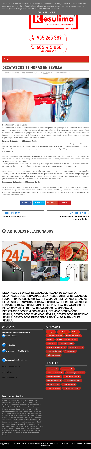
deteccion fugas (53, 384)
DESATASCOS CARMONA (17, 302)
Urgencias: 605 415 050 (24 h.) (17, 351)
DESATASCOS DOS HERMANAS (21, 295)
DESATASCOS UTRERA (55, 295)
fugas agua (51, 343)
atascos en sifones (76, 347)
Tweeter (40, 202)
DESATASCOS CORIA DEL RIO (51, 302)
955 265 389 (10, 345)
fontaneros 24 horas (73, 336)
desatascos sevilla (53, 377)
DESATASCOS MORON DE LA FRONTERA (38, 305)
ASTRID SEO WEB (68, 444)
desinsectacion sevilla (72, 380)
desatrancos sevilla (66, 343)
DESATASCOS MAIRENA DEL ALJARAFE (35, 298)
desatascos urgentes (72, 377)
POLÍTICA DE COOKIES (9, 377)
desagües (50, 332)
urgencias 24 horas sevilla (56, 347)
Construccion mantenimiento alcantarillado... (74, 218)
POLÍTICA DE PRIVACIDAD (11, 367)
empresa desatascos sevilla (66, 339)
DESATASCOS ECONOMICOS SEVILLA (25, 311)
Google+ (52, 202)
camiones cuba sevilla (55, 373)
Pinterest (65, 202)
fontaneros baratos (54, 351)
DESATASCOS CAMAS (73, 298)
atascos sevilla (52, 369)
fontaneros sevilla (53, 388)
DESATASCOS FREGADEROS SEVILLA (36, 317)
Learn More (42, 12)
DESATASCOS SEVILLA (16, 292)
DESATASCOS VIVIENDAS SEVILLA (34, 314)
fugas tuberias (70, 351)
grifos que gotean (53, 355)
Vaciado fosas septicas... (14, 216)
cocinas (50, 339)
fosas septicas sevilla (71, 388)
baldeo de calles (67, 369)
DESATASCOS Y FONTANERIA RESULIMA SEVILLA (32, 444)
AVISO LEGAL (6, 372)
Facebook (27, 202)
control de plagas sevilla (75, 373)
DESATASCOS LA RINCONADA (54, 308)
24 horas (75, 332)
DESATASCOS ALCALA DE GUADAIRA (53, 292)
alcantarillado (63, 332)
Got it (52, 12)
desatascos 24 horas (54, 336)
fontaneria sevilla (69, 384)
